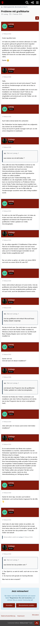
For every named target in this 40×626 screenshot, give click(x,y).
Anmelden (9, 605)
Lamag (5, 14)
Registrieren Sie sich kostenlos (21, 598)
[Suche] (27, 3)
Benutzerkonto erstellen (26, 605)
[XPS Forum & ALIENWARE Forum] (3, 3)
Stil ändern (35, 615)
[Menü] (37, 3)
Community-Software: (20, 623)
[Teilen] (37, 18)
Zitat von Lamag (12, 153)
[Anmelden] (32, 2)
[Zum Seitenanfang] (36, 623)
